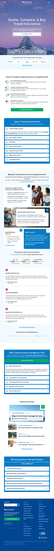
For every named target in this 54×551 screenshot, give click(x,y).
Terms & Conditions (8, 544)
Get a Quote (26, 504)
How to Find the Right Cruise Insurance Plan (31, 436)
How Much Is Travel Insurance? (15, 478)
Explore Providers (27, 508)
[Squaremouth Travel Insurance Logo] (27, 2)
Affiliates (41, 526)
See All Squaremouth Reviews (27, 327)
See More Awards (10, 245)
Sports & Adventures (15, 391)
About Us (41, 504)
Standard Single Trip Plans (16, 128)
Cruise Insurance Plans (15, 146)
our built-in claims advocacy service (34, 243)
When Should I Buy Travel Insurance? (16, 473)
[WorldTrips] (44, 62)
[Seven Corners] (35, 62)
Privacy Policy (17, 544)
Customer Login (27, 535)
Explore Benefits (27, 513)
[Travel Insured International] (18, 62)
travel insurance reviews (17, 201)
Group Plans (12, 142)
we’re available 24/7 (27, 463)
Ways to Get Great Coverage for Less (27, 416)
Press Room (41, 508)
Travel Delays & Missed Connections (19, 382)
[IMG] (27, 62)
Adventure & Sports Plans (16, 150)
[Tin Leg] (10, 62)
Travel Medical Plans (14, 159)
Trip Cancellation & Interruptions (18, 377)
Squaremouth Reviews (44, 519)
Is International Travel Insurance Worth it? (31, 444)
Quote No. (7, 502)
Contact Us (41, 513)
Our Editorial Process (43, 521)
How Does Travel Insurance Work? (16, 488)
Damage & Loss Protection (16, 386)
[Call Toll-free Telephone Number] (48, 2)
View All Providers (27, 65)
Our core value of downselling (26, 215)
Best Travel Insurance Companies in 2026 (30, 427)
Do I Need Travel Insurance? (14, 468)
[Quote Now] (18, 505)
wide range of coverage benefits (35, 355)
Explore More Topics (27, 449)
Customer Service (28, 528)
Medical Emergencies (15, 366)
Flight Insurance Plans (15, 155)
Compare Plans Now (26, 109)
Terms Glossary (27, 533)
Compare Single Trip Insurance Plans (27, 133)
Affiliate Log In (42, 528)
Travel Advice (27, 526)
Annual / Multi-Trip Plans (15, 137)
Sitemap (23, 544)
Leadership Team (42, 506)
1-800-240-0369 (7, 523)
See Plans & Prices (27, 34)
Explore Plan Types (28, 506)
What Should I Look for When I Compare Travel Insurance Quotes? (24, 483)
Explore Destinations (28, 515)
